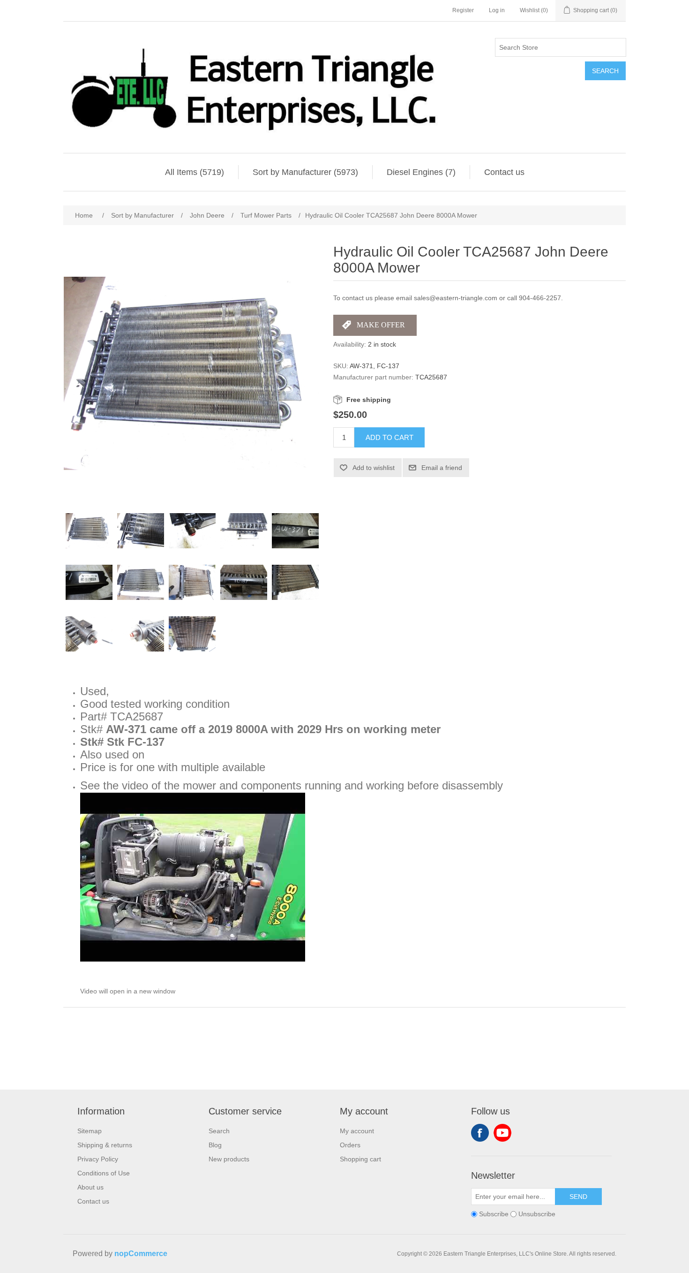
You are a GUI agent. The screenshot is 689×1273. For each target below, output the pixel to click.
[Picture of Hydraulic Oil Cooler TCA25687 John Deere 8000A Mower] (89, 531)
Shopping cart (360, 1159)
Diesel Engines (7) (421, 172)
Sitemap (89, 1131)
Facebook (480, 1133)
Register (463, 10)
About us (90, 1187)
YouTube (502, 1133)
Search (605, 71)
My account (357, 1131)
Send (578, 1196)
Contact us (504, 172)
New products (229, 1159)
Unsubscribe (536, 1214)
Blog (215, 1145)
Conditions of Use (103, 1173)
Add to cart (389, 437)
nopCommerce (140, 1254)
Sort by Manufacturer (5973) (305, 172)
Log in (497, 10)
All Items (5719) (194, 172)
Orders (350, 1145)
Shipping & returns (104, 1145)
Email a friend (441, 467)
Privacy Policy (97, 1159)
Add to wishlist (373, 467)
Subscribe (494, 1214)
